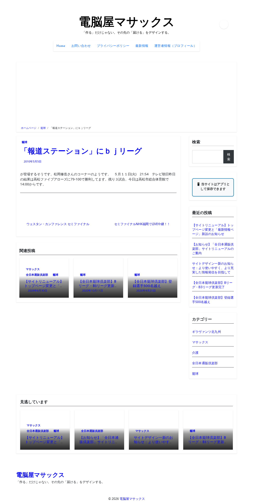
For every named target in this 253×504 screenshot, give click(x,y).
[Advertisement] (127, 93)
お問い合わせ (81, 46)
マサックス (33, 269)
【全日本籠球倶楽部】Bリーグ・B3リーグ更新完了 (98, 286)
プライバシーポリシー (113, 46)
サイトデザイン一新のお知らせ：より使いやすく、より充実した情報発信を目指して (213, 267)
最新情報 (141, 46)
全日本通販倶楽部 (37, 275)
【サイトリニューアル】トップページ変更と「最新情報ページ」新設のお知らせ (213, 229)
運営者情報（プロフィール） (175, 46)
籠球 (24, 142)
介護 (195, 352)
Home (60, 46)
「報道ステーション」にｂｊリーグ (81, 152)
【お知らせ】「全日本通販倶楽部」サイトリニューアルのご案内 (213, 248)
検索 (196, 142)
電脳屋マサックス (127, 23)
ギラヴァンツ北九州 (206, 331)
